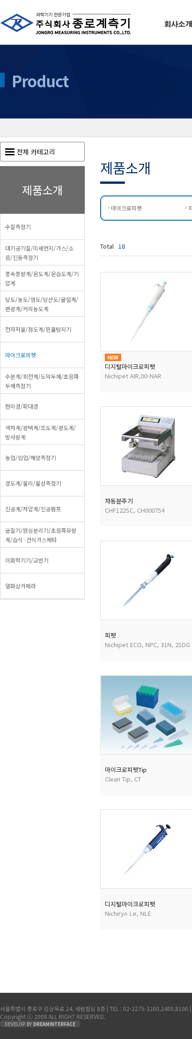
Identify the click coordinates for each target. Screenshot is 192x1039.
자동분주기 (119, 500)
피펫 (110, 635)
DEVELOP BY (40, 1023)
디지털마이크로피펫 (130, 366)
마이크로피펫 (126, 208)
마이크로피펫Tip (126, 769)
